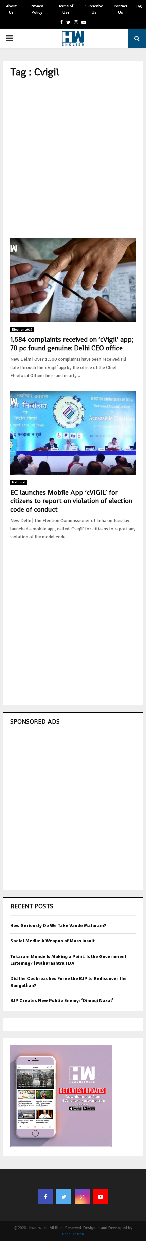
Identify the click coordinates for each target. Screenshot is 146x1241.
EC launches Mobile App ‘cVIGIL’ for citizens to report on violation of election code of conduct (71, 501)
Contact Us (120, 9)
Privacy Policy (37, 9)
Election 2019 (22, 329)
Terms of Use (65, 9)
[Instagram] (82, 1196)
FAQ (139, 6)
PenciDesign (73, 1234)
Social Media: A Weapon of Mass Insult (52, 941)
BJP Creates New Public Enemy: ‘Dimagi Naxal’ (61, 1001)
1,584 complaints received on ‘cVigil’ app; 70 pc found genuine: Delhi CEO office (71, 343)
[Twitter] (63, 1196)
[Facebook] (45, 1196)
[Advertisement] (73, 158)
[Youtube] (100, 1196)
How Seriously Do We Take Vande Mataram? (58, 925)
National (18, 482)
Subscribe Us (94, 9)
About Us (11, 9)
